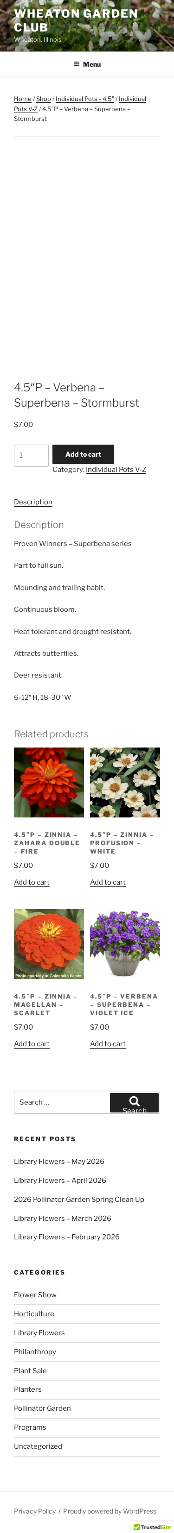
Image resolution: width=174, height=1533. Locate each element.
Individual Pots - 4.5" (85, 98)
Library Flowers (39, 1333)
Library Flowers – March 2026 (62, 1218)
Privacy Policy (35, 1511)
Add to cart (83, 454)
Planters (28, 1389)
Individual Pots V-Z (116, 469)
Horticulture (34, 1314)
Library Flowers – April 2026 (60, 1180)
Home (23, 98)
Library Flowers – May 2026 (59, 1161)
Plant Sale (30, 1371)
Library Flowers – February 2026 (67, 1237)
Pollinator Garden (42, 1408)
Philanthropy (35, 1352)
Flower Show (35, 1295)
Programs (30, 1427)
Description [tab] (33, 502)
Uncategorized (38, 1446)
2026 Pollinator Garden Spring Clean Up (79, 1199)
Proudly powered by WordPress (109, 1511)
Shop (43, 98)
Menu (92, 64)
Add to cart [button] (32, 882)
